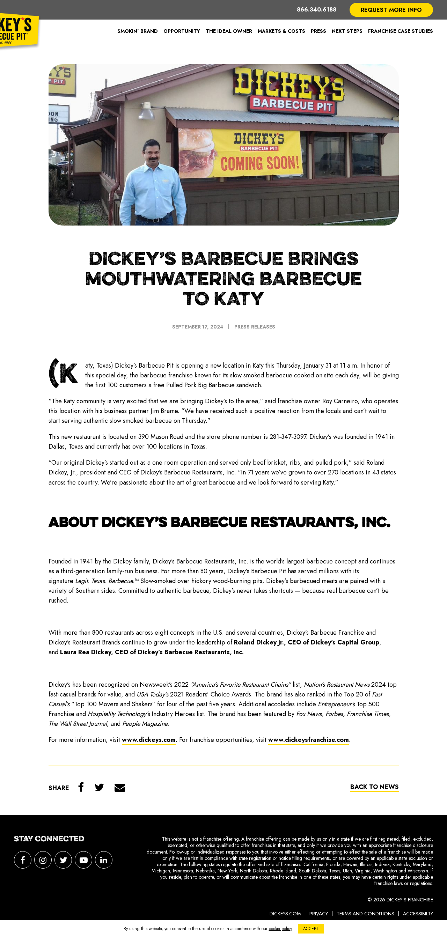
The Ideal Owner (229, 31)
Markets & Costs (281, 31)
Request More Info (391, 10)
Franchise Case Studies (400, 31)
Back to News (374, 786)
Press (318, 31)
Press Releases (254, 326)
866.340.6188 (316, 10)
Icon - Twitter (63, 860)
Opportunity (181, 31)
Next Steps (347, 31)
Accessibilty (418, 913)
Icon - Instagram (43, 860)
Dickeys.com (285, 913)
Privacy (318, 913)
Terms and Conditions (365, 913)
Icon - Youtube (83, 860)
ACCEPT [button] (310, 928)
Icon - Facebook (22, 860)
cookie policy (280, 928)
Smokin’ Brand (137, 31)
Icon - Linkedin (103, 860)
